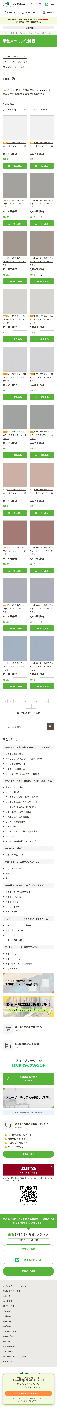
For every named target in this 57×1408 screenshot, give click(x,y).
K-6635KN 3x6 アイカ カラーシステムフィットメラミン (41, 203)
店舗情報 (7, 1316)
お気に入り (30, 12)
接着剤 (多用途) (12, 902)
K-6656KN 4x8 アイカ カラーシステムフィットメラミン (14, 146)
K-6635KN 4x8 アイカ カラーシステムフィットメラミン (14, 203)
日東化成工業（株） (14, 940)
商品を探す (8, 1321)
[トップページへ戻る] (14, 4)
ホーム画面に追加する (28, 1393)
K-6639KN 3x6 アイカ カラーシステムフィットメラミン (41, 435)
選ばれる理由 (9, 1306)
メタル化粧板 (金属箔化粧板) (18, 811)
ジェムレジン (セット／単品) (18, 925)
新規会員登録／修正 (11, 1291)
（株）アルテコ (12, 935)
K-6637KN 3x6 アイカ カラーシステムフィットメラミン (41, 319)
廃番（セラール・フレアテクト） (20, 963)
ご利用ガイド (9, 1311)
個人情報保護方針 (10, 1346)
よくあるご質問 (9, 1331)
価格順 (34, 109)
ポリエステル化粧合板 (15, 821)
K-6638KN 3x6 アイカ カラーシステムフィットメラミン (41, 377)
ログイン (11, 12)
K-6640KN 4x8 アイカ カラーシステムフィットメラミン (14, 493)
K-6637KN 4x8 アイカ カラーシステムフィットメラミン (14, 319)
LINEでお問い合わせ (32, 1260)
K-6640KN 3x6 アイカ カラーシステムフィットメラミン (41, 493)
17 (28, 706)
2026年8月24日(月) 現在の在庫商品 (28, 1112)
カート (49, 12)
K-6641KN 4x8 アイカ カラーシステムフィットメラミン (14, 550)
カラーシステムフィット (15, 56)
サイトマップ (9, 1361)
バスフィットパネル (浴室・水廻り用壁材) (24, 758)
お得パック (10, 878)
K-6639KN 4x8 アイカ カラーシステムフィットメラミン (14, 435)
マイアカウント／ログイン (14, 1286)
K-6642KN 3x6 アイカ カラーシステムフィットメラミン (41, 608)
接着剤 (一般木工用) (14, 896)
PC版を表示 (28, 27)
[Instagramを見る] (39, 4)
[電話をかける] (32, 4)
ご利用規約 (8, 1351)
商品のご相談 (28, 1154)
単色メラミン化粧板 (14, 787)
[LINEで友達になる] (46, 4)
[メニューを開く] (53, 4)
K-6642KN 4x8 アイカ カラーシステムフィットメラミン (14, 608)
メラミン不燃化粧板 (14, 754)
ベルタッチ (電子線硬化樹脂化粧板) (21, 807)
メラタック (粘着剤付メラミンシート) (22, 802)
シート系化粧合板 (13, 826)
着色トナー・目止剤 (14, 930)
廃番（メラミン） (13, 958)
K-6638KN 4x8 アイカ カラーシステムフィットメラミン (14, 377)
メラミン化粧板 (12, 792)
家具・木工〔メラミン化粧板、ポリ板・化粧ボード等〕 (31, 33)
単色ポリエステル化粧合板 (17, 816)
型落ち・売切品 (12, 968)
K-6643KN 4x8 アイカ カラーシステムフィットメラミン (14, 666)
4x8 (14, 67)
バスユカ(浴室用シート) (16, 763)
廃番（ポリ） (11, 953)
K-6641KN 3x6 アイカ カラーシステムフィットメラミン (41, 550)
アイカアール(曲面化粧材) (17, 768)
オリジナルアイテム (14, 868)
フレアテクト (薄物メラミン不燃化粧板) (23, 797)
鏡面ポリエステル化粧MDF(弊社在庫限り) (24, 831)
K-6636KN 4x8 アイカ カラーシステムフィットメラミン (14, 261)
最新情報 (7, 1326)
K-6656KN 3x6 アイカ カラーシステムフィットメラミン (41, 146)
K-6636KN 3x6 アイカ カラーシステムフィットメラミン (41, 261)
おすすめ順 (22, 109)
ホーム (3, 33)
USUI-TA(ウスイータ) (15, 855)
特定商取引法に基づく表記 (14, 1356)
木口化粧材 (10, 836)
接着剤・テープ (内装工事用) (18, 892)
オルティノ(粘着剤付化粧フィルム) (21, 841)
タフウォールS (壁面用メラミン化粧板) (23, 773)
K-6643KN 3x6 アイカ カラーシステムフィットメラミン (41, 666)
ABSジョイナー (12, 911)
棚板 (8, 873)
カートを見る (9, 1301)
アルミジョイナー (13, 906)
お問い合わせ (28, 1249)
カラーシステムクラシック (16, 61)
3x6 (22, 67)
